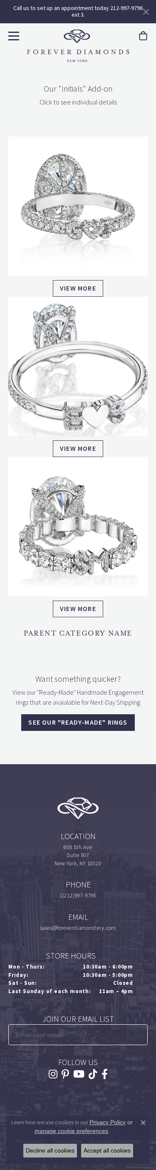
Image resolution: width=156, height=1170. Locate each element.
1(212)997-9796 (78, 895)
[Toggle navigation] (12, 35)
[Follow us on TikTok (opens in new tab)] (93, 1074)
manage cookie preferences (71, 1131)
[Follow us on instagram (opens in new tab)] (53, 1074)
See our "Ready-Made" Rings (77, 722)
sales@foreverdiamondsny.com (78, 928)
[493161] (78, 366)
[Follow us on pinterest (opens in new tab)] (65, 1074)
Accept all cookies (107, 1150)
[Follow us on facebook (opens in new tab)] (105, 1074)
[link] (143, 36)
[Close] (146, 12)
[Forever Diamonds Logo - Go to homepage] (78, 46)
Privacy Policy (107, 1122)
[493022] (78, 206)
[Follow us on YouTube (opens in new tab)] (78, 1074)
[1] (140, 1034)
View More (78, 288)
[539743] (78, 526)
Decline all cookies (50, 1150)
